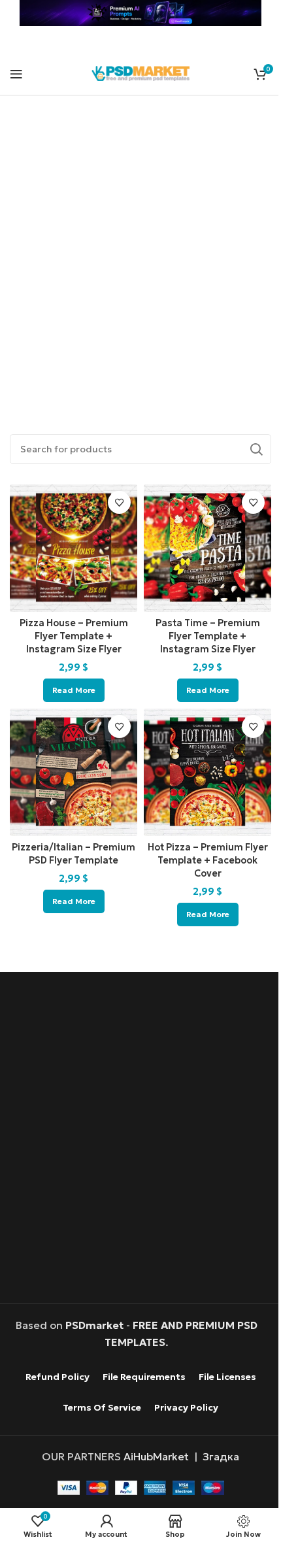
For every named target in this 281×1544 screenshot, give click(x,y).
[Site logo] (140, 71)
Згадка (221, 1456)
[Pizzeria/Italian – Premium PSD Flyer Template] (73, 772)
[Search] (256, 449)
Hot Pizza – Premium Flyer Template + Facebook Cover (208, 860)
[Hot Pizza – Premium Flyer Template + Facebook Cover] (207, 772)
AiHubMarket (156, 1456)
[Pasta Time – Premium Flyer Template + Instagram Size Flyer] (207, 548)
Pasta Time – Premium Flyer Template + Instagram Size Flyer (208, 636)
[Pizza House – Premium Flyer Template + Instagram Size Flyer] (73, 548)
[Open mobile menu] (16, 74)
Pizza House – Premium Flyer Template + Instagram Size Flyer (74, 636)
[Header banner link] (140, 13)
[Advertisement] (140, 249)
